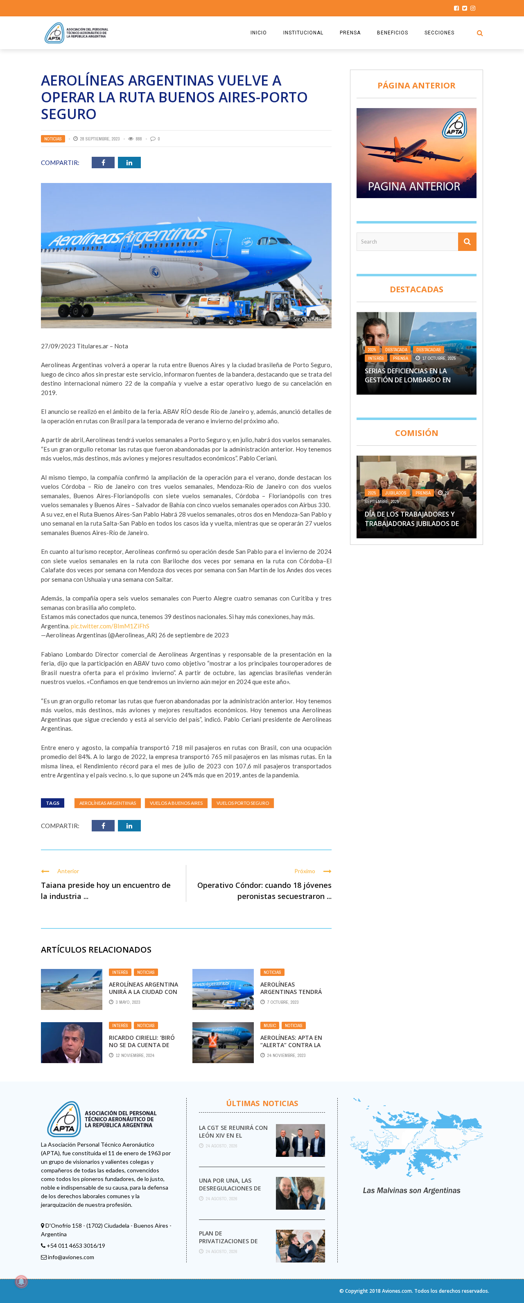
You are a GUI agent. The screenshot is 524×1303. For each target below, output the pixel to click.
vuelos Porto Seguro (243, 803)
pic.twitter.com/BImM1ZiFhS (110, 626)
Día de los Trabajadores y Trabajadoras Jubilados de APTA (412, 523)
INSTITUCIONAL (303, 33)
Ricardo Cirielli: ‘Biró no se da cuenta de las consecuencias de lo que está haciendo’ (143, 1049)
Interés (120, 972)
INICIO (259, 33)
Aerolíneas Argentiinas (107, 803)
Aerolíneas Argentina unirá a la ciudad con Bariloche (143, 991)
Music (270, 1025)
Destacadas (428, 349)
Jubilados (396, 493)
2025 (372, 349)
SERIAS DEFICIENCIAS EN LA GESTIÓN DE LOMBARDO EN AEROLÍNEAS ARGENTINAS (408, 380)
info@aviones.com (71, 1256)
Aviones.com (397, 1290)
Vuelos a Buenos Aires (176, 803)
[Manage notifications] (21, 1281)
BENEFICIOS (392, 33)
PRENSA (350, 33)
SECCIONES (439, 33)
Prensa (400, 358)
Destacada (396, 349)
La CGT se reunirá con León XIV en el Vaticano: (233, 1135)
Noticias (53, 139)
